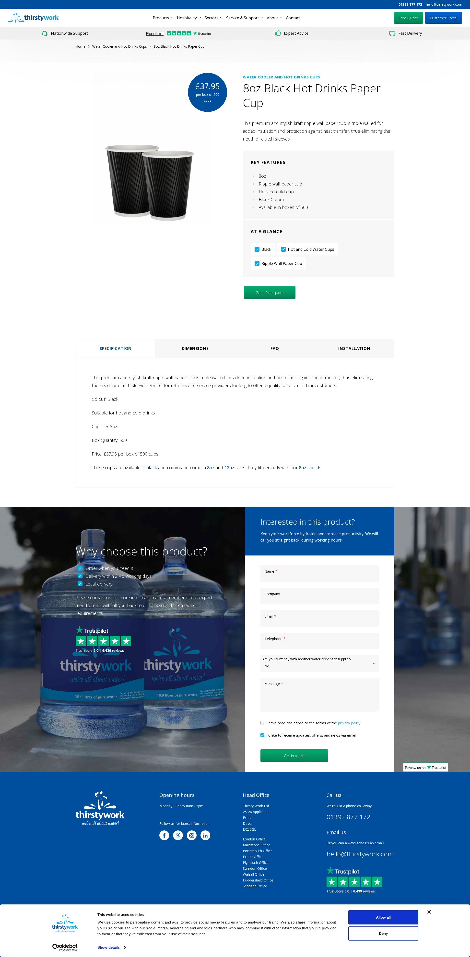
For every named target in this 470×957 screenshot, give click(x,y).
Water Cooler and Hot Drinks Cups (119, 46)
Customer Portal (443, 17)
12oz (229, 467)
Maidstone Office (256, 845)
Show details (108, 947)
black (151, 467)
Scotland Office (255, 886)
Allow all (383, 917)
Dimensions (195, 348)
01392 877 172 (410, 4)
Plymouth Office (256, 862)
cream (173, 467)
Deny (383, 933)
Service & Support (242, 18)
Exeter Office (253, 856)
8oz (210, 467)
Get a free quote (270, 292)
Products (161, 18)
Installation (354, 348)
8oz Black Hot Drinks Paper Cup (179, 46)
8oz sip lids (310, 467)
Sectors (211, 18)
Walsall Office (253, 874)
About (272, 18)
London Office (254, 839)
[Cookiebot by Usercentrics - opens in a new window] (65, 947)
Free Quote (408, 17)
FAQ (274, 348)
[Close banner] (429, 912)
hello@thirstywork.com (444, 4)
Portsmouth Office (257, 850)
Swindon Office (255, 868)
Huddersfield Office (258, 880)
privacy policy (349, 722)
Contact (293, 18)
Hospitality (187, 18)
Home (80, 46)
